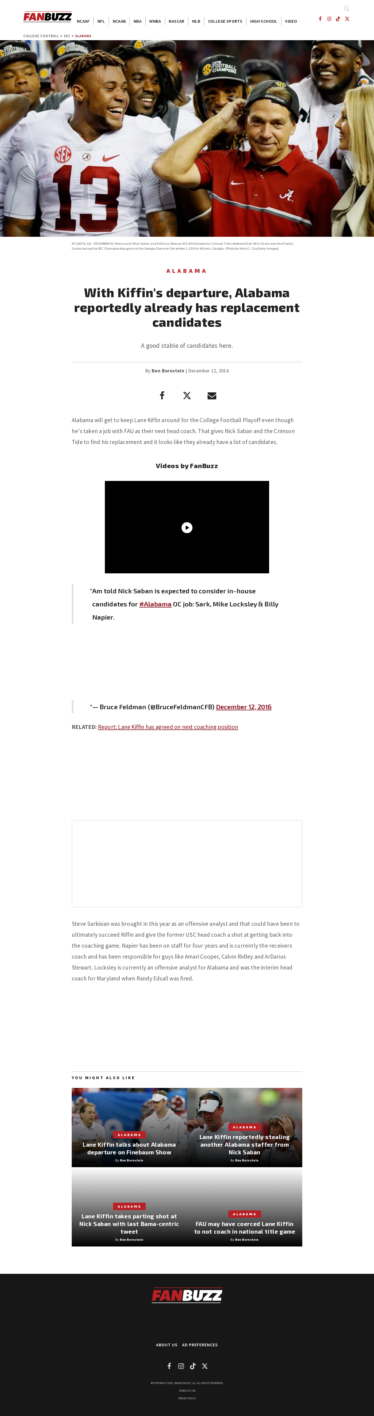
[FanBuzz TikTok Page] (338, 18)
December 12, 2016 (244, 707)
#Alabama (155, 604)
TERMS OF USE (187, 1390)
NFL (101, 21)
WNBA (155, 21)
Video (291, 21)
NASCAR (176, 21)
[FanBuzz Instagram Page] (329, 18)
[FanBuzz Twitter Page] (347, 18)
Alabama (83, 36)
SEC (67, 36)
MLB (196, 21)
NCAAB (119, 21)
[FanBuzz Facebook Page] (320, 18)
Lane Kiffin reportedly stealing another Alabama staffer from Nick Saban (245, 1144)
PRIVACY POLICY (187, 1398)
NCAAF (83, 21)
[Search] (346, 8)
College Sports (225, 21)
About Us (167, 1344)
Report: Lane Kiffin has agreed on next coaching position (168, 727)
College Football (41, 36)
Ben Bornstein (168, 370)
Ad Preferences (200, 1344)
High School (263, 21)
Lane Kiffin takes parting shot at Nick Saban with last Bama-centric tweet (129, 1224)
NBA (138, 21)
